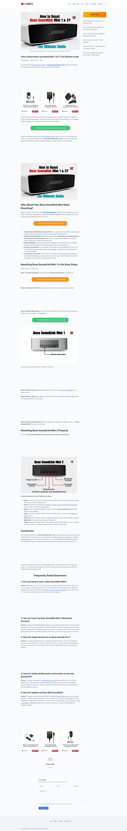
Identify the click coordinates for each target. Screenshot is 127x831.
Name (41, 786)
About (55, 821)
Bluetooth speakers (40, 65)
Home (69, 3)
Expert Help (100, 3)
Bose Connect (61, 696)
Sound (82, 3)
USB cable (25, 703)
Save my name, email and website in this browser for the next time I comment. (56, 803)
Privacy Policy (67, 821)
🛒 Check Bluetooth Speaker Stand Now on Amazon (50, 279)
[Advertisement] (50, 79)
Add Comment (43, 791)
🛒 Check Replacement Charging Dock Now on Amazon (50, 128)
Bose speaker (46, 136)
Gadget (87, 3)
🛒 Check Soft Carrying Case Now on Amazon (50, 223)
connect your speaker (66, 390)
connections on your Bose (49, 680)
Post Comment (43, 808)
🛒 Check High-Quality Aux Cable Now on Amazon (50, 320)
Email (58, 786)
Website (75, 786)
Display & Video (75, 3)
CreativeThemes (44, 828)
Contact (61, 821)
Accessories (93, 3)
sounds (54, 249)
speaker (43, 313)
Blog (51, 821)
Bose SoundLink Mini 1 (54, 65)
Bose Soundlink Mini (49, 212)
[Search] (105, 4)
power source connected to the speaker (64, 505)
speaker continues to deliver (61, 537)
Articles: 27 (50, 767)
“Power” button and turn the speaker (55, 590)
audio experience (26, 539)
